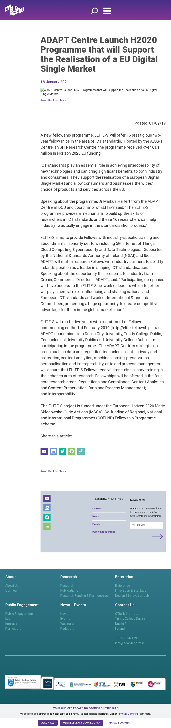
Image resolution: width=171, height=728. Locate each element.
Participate (13, 628)
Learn (9, 618)
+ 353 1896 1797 (127, 638)
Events (96, 524)
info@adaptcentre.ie (130, 643)
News (95, 516)
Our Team (12, 590)
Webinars (67, 623)
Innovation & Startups (130, 590)
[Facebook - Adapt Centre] (71, 451)
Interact (11, 623)
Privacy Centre (127, 713)
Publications (69, 590)
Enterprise (122, 585)
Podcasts (67, 628)
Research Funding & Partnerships (84, 595)
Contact (97, 508)
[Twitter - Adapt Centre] (62, 451)
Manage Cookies (119, 722)
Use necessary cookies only (81, 722)
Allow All (47, 722)
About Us (11, 585)
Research (67, 585)
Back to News (57, 100)
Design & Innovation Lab (132, 595)
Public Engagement (103, 531)
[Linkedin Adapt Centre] (53, 451)
